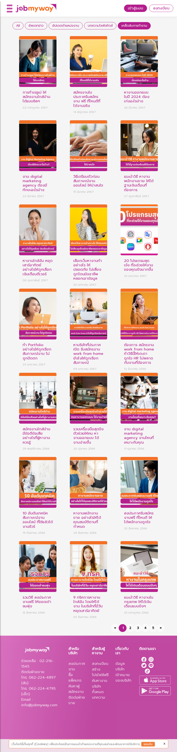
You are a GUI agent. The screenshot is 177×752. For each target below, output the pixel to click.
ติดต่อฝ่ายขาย (76, 700)
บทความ (98, 697)
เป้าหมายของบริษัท (123, 677)
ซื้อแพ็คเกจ (74, 677)
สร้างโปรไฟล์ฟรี (100, 672)
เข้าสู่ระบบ (135, 8)
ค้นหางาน (99, 680)
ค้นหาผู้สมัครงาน (76, 689)
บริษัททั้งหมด (98, 689)
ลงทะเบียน (161, 8)
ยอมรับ (148, 744)
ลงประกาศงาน (76, 666)
